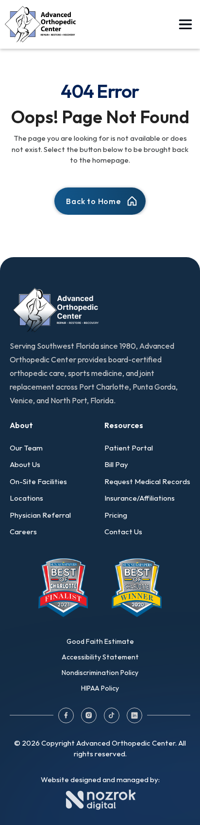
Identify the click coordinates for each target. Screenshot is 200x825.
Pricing (115, 515)
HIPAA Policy (100, 688)
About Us (25, 464)
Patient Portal (128, 447)
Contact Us (123, 531)
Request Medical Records (147, 481)
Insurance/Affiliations (139, 498)
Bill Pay (116, 464)
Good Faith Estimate (100, 641)
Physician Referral (40, 515)
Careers (23, 531)
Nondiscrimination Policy (100, 672)
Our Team (26, 447)
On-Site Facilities (38, 481)
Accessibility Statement (100, 657)
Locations (26, 498)
